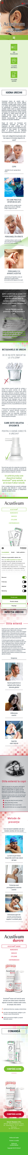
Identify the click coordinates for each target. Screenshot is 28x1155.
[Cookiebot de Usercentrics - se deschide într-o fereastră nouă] (20, 548)
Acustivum (14, 509)
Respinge (14, 605)
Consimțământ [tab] (5, 552)
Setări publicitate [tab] (21, 552)
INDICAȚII (14, 516)
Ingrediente (14, 513)
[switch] (24, 582)
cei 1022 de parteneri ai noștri (13, 559)
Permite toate (14, 597)
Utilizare (14, 520)
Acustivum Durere (14, 946)
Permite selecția (14, 601)
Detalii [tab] (12, 552)
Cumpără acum (14, 1069)
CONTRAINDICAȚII (14, 523)
